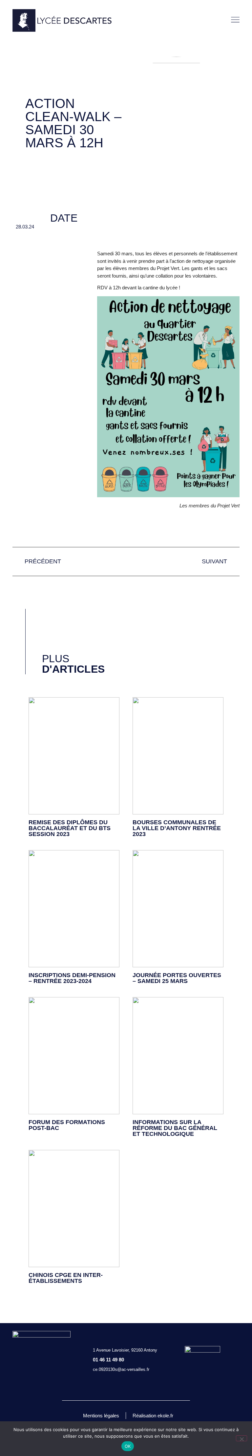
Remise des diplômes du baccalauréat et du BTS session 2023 (70, 828)
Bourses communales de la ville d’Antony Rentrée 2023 (177, 828)
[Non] (241, 1438)
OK (128, 1446)
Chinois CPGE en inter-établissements (66, 1278)
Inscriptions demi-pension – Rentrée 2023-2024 (72, 978)
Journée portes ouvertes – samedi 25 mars (177, 978)
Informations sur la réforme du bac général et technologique (175, 1128)
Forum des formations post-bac (67, 1125)
